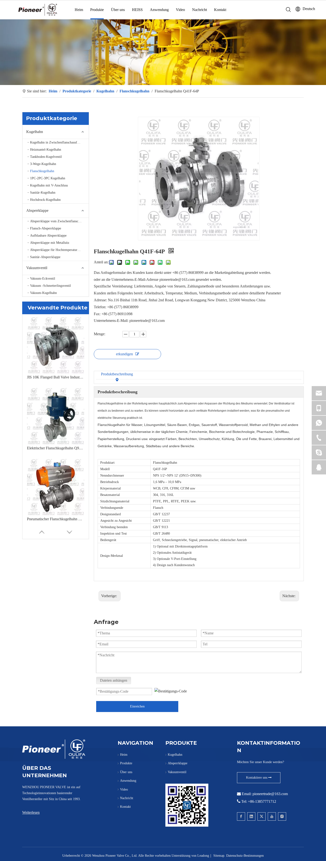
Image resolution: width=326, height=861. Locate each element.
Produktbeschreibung (117, 374)
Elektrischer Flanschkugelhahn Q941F (55, 448)
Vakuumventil (36, 268)
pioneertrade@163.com (270, 794)
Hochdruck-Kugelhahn (45, 200)
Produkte (97, 10)
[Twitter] (262, 816)
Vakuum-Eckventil (42, 278)
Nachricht (199, 10)
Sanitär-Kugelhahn (42, 192)
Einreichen (137, 706)
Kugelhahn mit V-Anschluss (49, 185)
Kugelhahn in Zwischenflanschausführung (58, 142)
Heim (79, 10)
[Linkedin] (251, 816)
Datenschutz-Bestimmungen (245, 855)
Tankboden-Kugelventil (46, 157)
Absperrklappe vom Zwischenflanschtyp (57, 221)
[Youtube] (272, 816)
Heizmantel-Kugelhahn (45, 149)
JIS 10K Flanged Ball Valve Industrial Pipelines (55, 377)
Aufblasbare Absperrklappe (48, 235)
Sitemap (218, 855)
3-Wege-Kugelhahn (43, 164)
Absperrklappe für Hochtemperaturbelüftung (59, 250)
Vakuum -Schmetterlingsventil (50, 285)
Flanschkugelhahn (42, 171)
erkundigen (124, 354)
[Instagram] (282, 816)
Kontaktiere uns (257, 777)
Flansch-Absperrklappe (45, 228)
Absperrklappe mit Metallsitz (49, 242)
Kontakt (220, 10)
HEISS (137, 10)
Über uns (118, 10)
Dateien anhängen (113, 680)
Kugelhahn (34, 132)
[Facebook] (241, 816)
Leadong (203, 855)
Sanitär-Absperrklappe (45, 257)
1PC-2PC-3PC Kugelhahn (47, 178)
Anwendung (159, 10)
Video (180, 10)
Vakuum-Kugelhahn (43, 293)
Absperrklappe (37, 210)
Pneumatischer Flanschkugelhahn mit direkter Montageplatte (55, 519)
